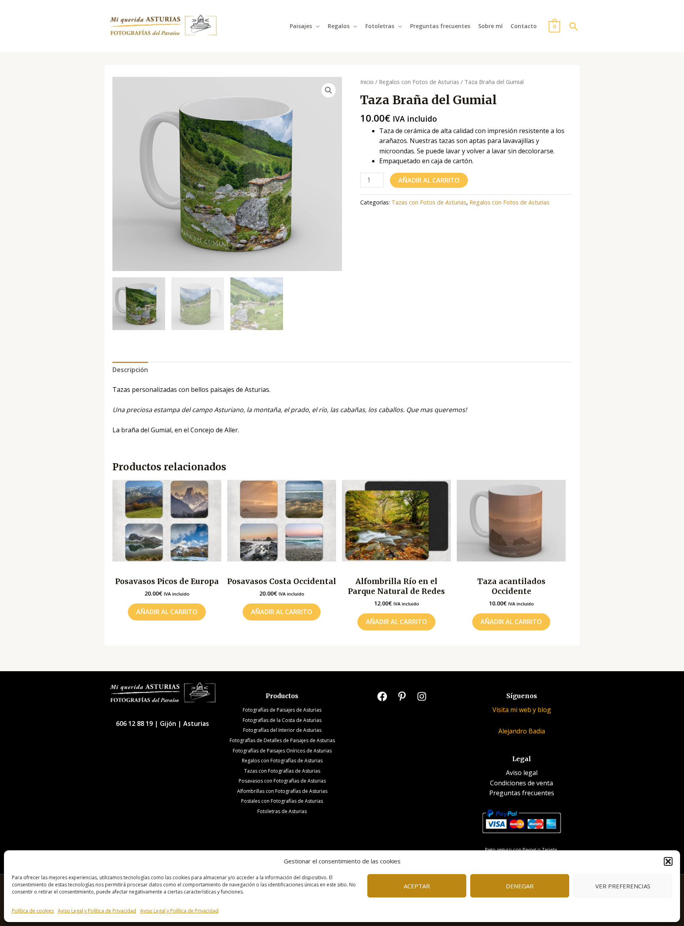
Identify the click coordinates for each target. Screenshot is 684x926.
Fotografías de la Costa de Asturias (282, 720)
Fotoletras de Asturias (282, 811)
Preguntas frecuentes (440, 26)
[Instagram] (422, 696)
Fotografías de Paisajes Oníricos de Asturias (282, 750)
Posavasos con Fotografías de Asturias (282, 780)
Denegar (520, 886)
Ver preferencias (622, 886)
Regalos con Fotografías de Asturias (282, 760)
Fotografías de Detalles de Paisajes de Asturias (282, 740)
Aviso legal (522, 772)
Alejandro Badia (521, 731)
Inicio (367, 82)
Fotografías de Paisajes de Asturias (282, 709)
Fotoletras (379, 26)
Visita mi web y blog (521, 709)
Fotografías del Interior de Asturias (282, 730)
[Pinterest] (402, 696)
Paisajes (301, 26)
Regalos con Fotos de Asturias (419, 82)
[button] (668, 861)
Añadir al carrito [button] (167, 611)
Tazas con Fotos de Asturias (428, 202)
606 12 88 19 (135, 723)
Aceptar (417, 886)
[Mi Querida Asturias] (163, 25)
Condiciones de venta (521, 783)
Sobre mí (490, 26)
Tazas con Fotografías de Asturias (282, 771)
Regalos (339, 26)
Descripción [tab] (130, 369)
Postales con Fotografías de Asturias (282, 801)
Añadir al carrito (429, 180)
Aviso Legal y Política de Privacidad (97, 910)
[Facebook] (382, 696)
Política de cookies (33, 910)
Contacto (524, 26)
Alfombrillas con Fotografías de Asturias (282, 791)
